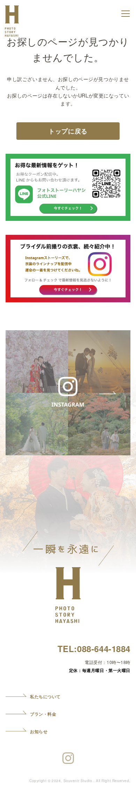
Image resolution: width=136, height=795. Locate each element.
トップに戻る (67, 131)
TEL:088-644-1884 (94, 649)
